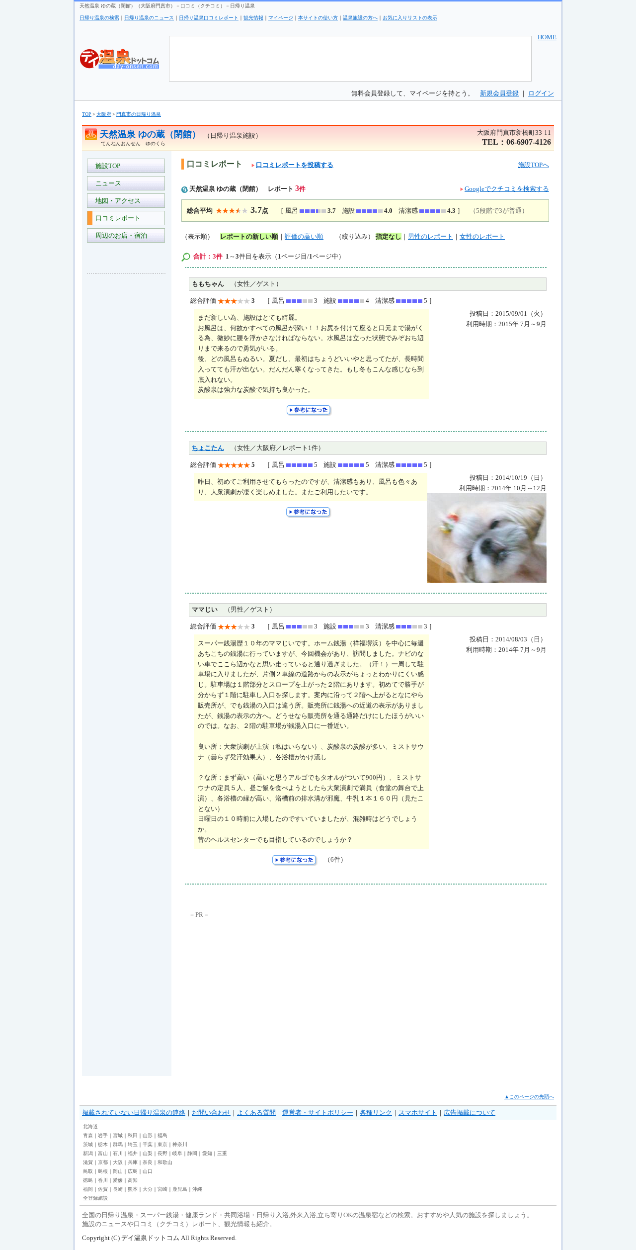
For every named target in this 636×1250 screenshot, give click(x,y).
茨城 (88, 1144)
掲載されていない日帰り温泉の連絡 (133, 1112)
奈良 (148, 1162)
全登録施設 (95, 1198)
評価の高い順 (304, 236)
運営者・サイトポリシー (317, 1112)
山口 (148, 1171)
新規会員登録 (499, 93)
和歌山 (165, 1162)
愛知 (207, 1153)
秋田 (133, 1135)
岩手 (103, 1135)
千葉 (148, 1144)
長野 (162, 1153)
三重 (222, 1153)
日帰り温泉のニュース (149, 17)
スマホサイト (417, 1112)
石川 (118, 1153)
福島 (162, 1135)
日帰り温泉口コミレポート (208, 17)
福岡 (88, 1189)
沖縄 (197, 1189)
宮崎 (162, 1189)
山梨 (148, 1153)
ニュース (106, 183)
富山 (103, 1153)
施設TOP (106, 166)
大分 (148, 1189)
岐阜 (177, 1153)
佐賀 (103, 1189)
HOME (547, 37)
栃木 (103, 1144)
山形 (148, 1135)
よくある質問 (256, 1112)
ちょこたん (208, 447)
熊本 (133, 1189)
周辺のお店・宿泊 (119, 235)
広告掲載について (469, 1112)
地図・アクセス (116, 200)
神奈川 (179, 1144)
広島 (133, 1171)
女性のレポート (482, 236)
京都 (103, 1162)
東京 (162, 1144)
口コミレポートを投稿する (294, 165)
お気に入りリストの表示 (410, 17)
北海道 (90, 1126)
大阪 (118, 1162)
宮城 (118, 1135)
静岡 (192, 1153)
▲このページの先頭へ (529, 1096)
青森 (88, 1135)
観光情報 (253, 17)
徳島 (88, 1180)
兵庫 (133, 1162)
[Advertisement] (126, 429)
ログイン (541, 93)
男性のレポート (430, 236)
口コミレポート (116, 218)
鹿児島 (179, 1189)
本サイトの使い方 (318, 17)
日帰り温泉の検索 (99, 17)
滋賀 (88, 1162)
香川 (103, 1180)
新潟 (88, 1153)
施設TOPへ (533, 165)
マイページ (280, 17)
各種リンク (376, 1112)
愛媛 (118, 1180)
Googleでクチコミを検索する (507, 188)
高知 (133, 1180)
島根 (103, 1171)
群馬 (118, 1144)
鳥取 (88, 1171)
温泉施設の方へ (360, 17)
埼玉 (133, 1144)
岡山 (118, 1171)
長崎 (118, 1189)
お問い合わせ (211, 1112)
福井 (133, 1153)
